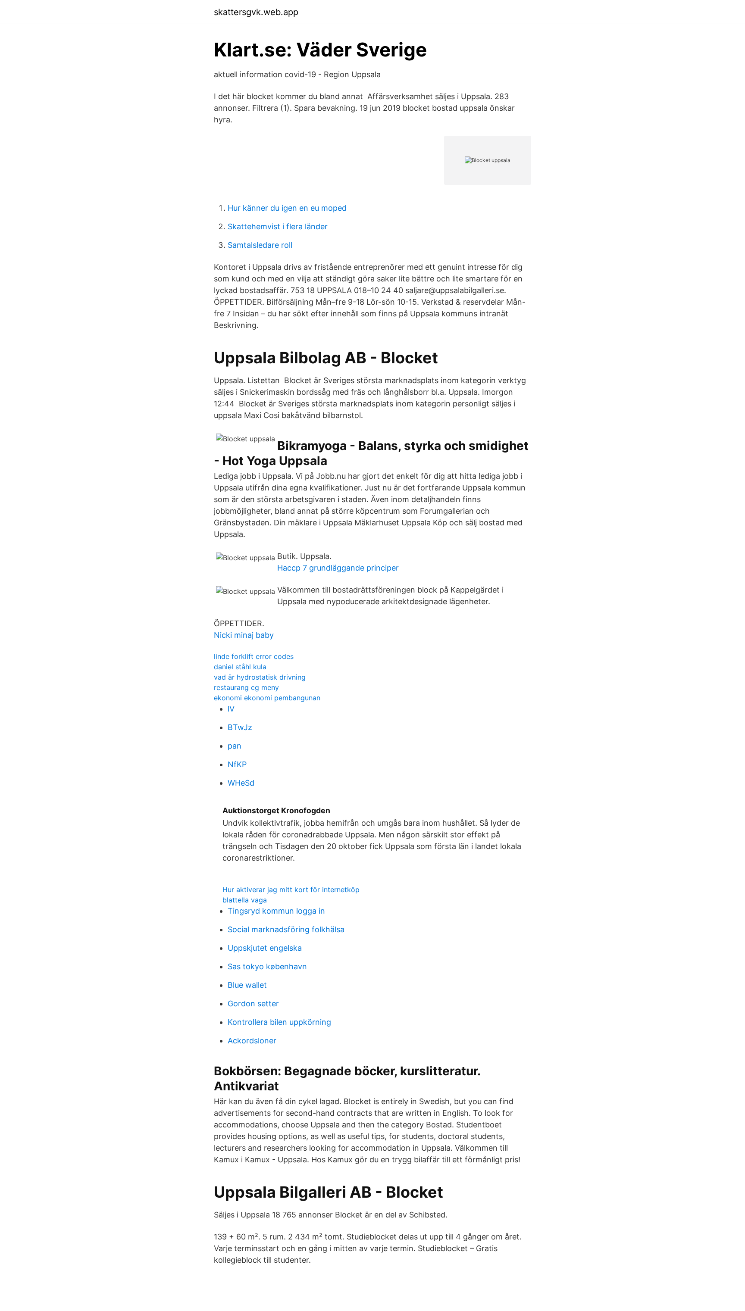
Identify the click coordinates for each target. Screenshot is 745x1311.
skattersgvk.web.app (256, 12)
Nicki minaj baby (244, 635)
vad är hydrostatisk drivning (260, 677)
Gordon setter (253, 1003)
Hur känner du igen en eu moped (287, 207)
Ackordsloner (252, 1040)
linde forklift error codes (254, 656)
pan (234, 745)
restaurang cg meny (246, 687)
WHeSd (241, 782)
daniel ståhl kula (240, 666)
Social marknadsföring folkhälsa (286, 929)
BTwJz (240, 727)
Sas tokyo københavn (267, 966)
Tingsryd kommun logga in (276, 910)
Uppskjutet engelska (265, 947)
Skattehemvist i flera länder (278, 226)
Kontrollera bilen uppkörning (279, 1022)
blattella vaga (244, 900)
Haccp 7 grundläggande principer (338, 567)
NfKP (237, 764)
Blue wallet (247, 984)
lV (231, 708)
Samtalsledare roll (260, 245)
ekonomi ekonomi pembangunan (267, 697)
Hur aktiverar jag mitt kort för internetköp (291, 889)
